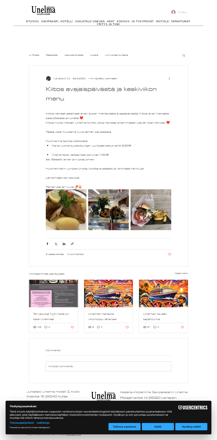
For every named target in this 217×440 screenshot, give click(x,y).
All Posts (34, 55)
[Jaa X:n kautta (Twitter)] (55, 243)
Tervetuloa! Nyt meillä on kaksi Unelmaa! (51, 317)
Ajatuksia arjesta (73, 55)
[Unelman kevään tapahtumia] (163, 293)
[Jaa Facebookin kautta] (47, 243)
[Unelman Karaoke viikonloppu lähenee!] (108, 293)
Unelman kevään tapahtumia (155, 317)
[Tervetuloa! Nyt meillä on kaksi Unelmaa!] (53, 293)
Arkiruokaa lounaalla (116, 55)
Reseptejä (51, 55)
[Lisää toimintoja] (169, 78)
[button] (135, 21)
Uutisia (94, 55)
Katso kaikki (181, 273)
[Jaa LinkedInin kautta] (64, 243)
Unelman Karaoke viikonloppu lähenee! (102, 317)
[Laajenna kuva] (66, 209)
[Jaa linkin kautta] (72, 243)
